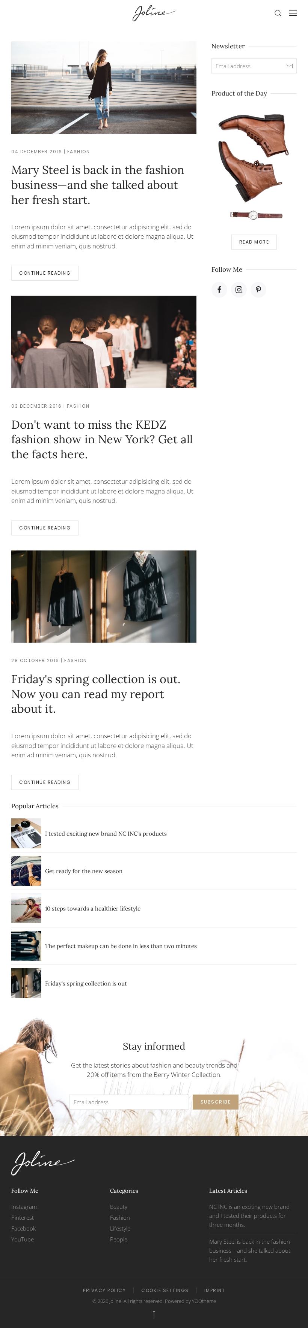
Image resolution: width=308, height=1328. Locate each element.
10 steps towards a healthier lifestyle (92, 908)
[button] (278, 13)
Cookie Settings (165, 1290)
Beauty (118, 1206)
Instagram (24, 1206)
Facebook (23, 1228)
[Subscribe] (289, 65)
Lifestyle (120, 1228)
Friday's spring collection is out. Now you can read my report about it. (96, 693)
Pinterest (22, 1217)
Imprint (214, 1290)
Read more (254, 242)
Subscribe (216, 1102)
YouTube (22, 1239)
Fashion (78, 151)
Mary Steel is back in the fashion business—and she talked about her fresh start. (97, 184)
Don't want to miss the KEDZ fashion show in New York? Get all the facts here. (102, 439)
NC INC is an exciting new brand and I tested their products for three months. (249, 1215)
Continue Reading (45, 273)
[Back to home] (154, 13)
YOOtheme (204, 1301)
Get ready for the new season (83, 871)
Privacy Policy (104, 1290)
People (118, 1239)
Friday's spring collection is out (86, 983)
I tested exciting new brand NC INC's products (106, 833)
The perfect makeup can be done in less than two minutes (121, 946)
